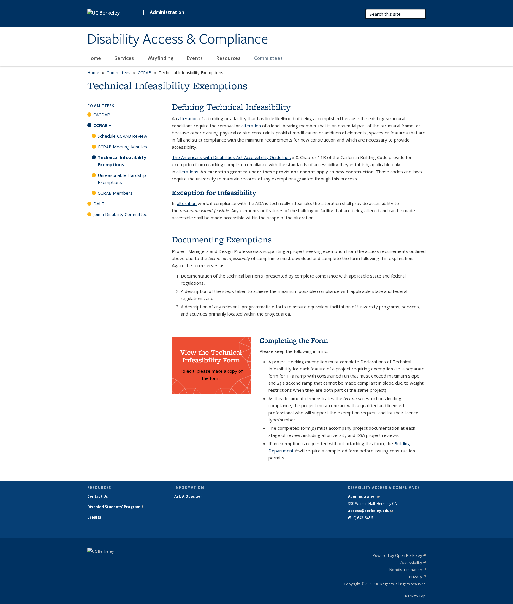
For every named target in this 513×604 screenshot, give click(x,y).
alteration (188, 118)
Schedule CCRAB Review (122, 136)
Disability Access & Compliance (177, 39)
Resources (229, 58)
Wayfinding (161, 58)
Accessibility (413, 562)
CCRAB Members (115, 193)
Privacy (417, 576)
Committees (269, 58)
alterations (187, 172)
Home (94, 58)
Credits (94, 517)
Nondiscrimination (408, 569)
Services (125, 58)
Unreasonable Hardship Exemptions (122, 178)
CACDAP (101, 115)
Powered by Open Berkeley (399, 555)
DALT (98, 204)
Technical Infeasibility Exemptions (122, 160)
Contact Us (97, 496)
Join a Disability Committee (120, 214)
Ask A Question (188, 496)
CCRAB (144, 72)
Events (195, 58)
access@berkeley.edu (370, 510)
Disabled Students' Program (115, 506)
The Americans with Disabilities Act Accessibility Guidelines (233, 157)
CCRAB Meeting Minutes (122, 147)
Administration (167, 12)
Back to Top (415, 596)
